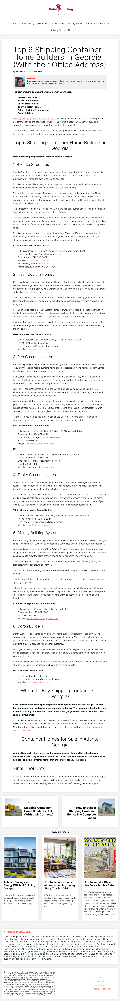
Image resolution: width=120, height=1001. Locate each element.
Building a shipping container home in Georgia (35, 118)
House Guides (58, 23)
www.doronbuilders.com (38, 682)
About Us (90, 23)
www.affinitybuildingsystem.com (42, 618)
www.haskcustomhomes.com (41, 349)
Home (13, 23)
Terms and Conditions (103, 989)
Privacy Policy (58, 30)
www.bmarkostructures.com (40, 260)
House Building (27, 23)
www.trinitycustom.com (38, 525)
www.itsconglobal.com (24, 730)
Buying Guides (75, 23)
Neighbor (42, 23)
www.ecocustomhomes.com (40, 443)
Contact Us (104, 23)
